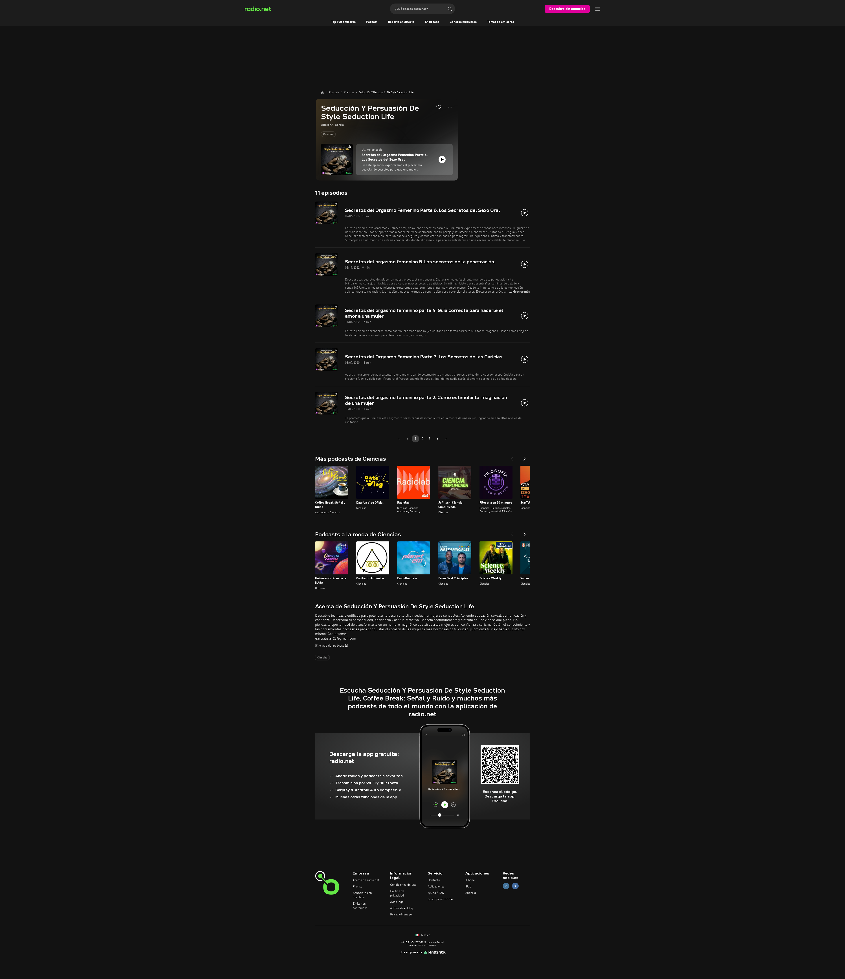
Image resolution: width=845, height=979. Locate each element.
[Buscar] (449, 8)
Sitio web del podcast (329, 645)
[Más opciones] (450, 107)
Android (470, 893)
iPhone (470, 880)
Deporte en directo (401, 22)
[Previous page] (407, 438)
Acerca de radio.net (366, 880)
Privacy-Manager (401, 914)
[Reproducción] (442, 159)
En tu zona (432, 22)
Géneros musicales (463, 22)
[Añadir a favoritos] (438, 106)
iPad (468, 886)
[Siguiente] (524, 457)
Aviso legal (397, 902)
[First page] (398, 438)
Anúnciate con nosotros (362, 895)
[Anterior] (512, 457)
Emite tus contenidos (360, 906)
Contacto (434, 880)
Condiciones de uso (403, 884)
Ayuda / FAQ (436, 893)
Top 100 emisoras (343, 22)
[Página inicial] (322, 92)
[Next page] (437, 438)
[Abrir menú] (597, 8)
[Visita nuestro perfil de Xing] (515, 886)
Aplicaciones (436, 886)
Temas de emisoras (500, 22)
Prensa (357, 886)
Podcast (371, 22)
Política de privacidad (397, 893)
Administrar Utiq (401, 908)
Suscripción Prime (440, 899)
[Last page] (446, 438)
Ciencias (328, 134)
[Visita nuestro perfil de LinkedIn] (506, 886)
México (425, 935)
